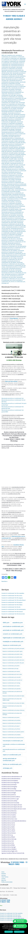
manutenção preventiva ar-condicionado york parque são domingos (13, 197)
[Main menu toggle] (25, 4)
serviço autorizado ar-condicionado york (10, 759)
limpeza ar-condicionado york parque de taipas (13, 703)
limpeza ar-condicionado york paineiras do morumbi (12, 692)
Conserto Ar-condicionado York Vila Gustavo (12, 611)
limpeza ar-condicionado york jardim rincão (12, 654)
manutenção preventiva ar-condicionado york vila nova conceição (12, 259)
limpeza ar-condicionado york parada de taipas (13, 695)
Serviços (3, 875)
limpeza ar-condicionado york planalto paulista (13, 731)
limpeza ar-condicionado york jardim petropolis (13, 648)
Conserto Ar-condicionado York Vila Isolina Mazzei (14, 600)
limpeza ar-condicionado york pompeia (11, 734)
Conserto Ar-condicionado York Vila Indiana (12, 604)
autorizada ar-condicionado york (13, 626)
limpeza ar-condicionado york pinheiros (12, 723)
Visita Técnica (4, 876)
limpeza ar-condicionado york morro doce (12, 674)
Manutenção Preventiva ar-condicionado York (13, 51)
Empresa (3, 873)
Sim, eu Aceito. (8, 931)
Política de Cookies (19, 931)
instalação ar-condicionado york (13, 641)
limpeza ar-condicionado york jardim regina (12, 651)
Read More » (5, 581)
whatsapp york (5, 283)
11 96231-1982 (18, 863)
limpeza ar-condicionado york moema (11, 671)
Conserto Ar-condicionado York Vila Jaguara (12, 597)
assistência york (11, 55)
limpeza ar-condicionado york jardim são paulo (13, 662)
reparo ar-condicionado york (12, 754)
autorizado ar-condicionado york (13, 630)
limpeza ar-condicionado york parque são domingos (12, 714)
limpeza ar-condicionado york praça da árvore (13, 737)
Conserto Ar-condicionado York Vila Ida (11, 607)
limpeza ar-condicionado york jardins (11, 665)
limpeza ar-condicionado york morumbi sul (12, 680)
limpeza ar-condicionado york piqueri (11, 726)
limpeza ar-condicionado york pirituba (11, 729)
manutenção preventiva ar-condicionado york (14, 750)
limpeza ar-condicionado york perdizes (11, 720)
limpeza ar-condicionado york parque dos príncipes (12, 706)
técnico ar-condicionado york (18, 281)
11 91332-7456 (17, 862)
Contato (3, 878)
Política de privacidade (6, 882)
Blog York (3, 880)
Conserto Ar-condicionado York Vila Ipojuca (12, 602)
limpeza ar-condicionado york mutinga (11, 683)
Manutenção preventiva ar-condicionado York (13, 398)
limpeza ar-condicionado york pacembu (12, 688)
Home (2, 871)
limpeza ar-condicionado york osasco (11, 685)
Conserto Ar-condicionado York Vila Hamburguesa (14, 609)
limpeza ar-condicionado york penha (11, 717)
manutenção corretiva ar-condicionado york (14, 745)
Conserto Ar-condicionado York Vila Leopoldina (13, 593)
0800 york (4, 55)
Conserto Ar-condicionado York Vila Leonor (12, 595)
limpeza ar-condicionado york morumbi (11, 677)
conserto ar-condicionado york (11, 58)
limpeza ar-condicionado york (11, 61)
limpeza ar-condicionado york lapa (10, 668)
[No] (26, 928)
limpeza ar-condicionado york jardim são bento (13, 660)
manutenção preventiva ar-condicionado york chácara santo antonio (13, 104)
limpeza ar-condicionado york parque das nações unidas (12, 699)
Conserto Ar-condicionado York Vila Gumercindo (13, 613)
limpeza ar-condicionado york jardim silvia (12, 657)
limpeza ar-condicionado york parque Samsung (13, 710)
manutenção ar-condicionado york (13, 740)
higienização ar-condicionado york (14, 637)
